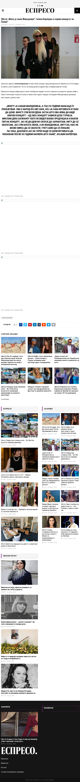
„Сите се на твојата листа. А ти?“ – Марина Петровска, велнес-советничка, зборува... (15, 476)
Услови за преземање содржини (12, 772)
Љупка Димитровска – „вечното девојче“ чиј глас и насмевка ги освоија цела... (17, 623)
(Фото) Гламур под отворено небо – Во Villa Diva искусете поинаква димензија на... (69, 456)
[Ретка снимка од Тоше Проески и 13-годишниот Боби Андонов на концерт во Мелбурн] (70, 522)
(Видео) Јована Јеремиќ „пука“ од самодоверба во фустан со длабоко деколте (39, 389)
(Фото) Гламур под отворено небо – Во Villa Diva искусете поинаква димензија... (17, 441)
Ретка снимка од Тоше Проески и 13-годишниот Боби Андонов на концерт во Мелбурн (69, 533)
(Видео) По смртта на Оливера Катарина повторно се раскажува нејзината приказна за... (18, 692)
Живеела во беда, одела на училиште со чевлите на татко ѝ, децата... (16, 588)
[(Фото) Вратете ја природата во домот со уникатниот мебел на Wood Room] (19, 529)
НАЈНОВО (48, 409)
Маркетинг (5, 763)
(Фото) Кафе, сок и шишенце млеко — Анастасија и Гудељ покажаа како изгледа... (69, 430)
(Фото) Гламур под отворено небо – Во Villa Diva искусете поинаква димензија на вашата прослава (13, 391)
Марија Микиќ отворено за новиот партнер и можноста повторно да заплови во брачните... (50, 507)
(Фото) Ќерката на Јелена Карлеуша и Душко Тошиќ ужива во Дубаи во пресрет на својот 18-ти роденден (66, 390)
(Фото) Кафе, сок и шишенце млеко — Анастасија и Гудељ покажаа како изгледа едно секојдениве (40, 359)
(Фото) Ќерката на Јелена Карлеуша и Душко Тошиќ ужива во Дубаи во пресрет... (70, 482)
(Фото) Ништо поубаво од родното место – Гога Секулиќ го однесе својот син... (70, 507)
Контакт (4, 767)
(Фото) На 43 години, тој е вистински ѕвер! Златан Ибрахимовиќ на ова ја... (51, 429)
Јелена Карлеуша (7, 317)
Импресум (4, 759)
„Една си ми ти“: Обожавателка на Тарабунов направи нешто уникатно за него (66, 359)
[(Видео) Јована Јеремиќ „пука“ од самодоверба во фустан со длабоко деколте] (51, 470)
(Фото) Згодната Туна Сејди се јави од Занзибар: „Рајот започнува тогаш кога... (19, 740)
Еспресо (5, 24)
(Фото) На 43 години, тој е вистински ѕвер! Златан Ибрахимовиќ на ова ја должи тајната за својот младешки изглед (12, 360)
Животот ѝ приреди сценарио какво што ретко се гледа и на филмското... (18, 657)
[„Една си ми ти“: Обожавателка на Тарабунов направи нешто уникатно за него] (51, 445)
